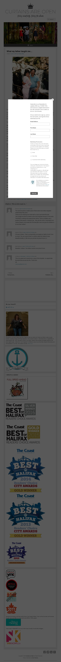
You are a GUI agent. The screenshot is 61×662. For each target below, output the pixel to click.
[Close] (52, 100)
